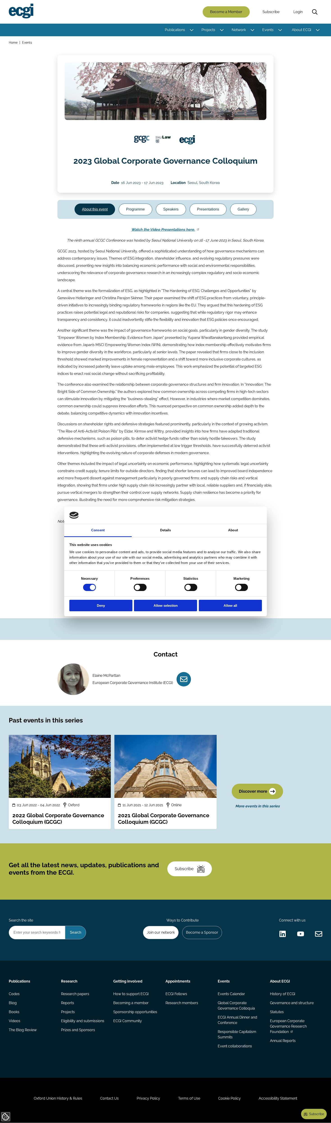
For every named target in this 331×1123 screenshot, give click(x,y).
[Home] (21, 11)
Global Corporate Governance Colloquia (236, 1005)
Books (14, 1012)
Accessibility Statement (278, 1098)
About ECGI (301, 30)
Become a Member (226, 12)
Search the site (21, 920)
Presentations (208, 209)
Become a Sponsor (202, 932)
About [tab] (233, 530)
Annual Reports (283, 1041)
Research (69, 981)
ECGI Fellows (176, 994)
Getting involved (127, 981)
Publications (175, 30)
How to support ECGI (131, 994)
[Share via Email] (318, 933)
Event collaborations (235, 1046)
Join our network (161, 932)
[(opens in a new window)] (142, 140)
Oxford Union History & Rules (58, 1098)
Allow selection (166, 605)
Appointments (178, 981)
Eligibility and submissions (82, 1021)
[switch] (140, 587)
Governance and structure (292, 1003)
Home (13, 42)
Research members (182, 1003)
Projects (208, 30)
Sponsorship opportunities (135, 1012)
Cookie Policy (229, 1098)
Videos (14, 1021)
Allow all (230, 605)
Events (268, 30)
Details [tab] (165, 530)
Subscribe (271, 12)
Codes (14, 994)
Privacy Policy (148, 1098)
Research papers (75, 994)
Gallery (243, 209)
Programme (135, 209)
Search (314, 12)
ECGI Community (127, 1021)
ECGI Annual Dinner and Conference (237, 1020)
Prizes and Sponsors (78, 1030)
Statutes (277, 1012)
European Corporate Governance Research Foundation (288, 1026)
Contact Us (109, 1098)
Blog (13, 1003)
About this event (95, 209)
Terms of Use (189, 1098)
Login (298, 12)
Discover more (253, 791)
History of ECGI (282, 994)
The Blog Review (23, 1030)
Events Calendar (231, 994)
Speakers (171, 209)
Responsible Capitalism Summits (237, 1034)
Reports (67, 1003)
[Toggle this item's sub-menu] (191, 30)
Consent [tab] (98, 530)
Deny (101, 605)
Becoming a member (131, 1003)
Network (239, 30)
